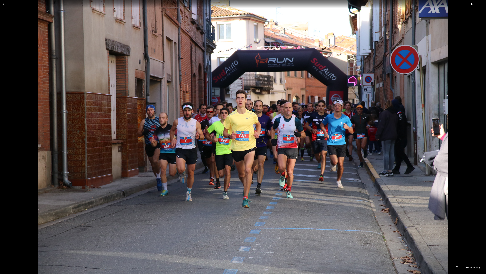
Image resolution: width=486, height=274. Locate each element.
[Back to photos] (4, 4)
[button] (7, 137)
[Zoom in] (471, 4)
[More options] (481, 4)
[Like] (456, 267)
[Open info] (476, 4)
